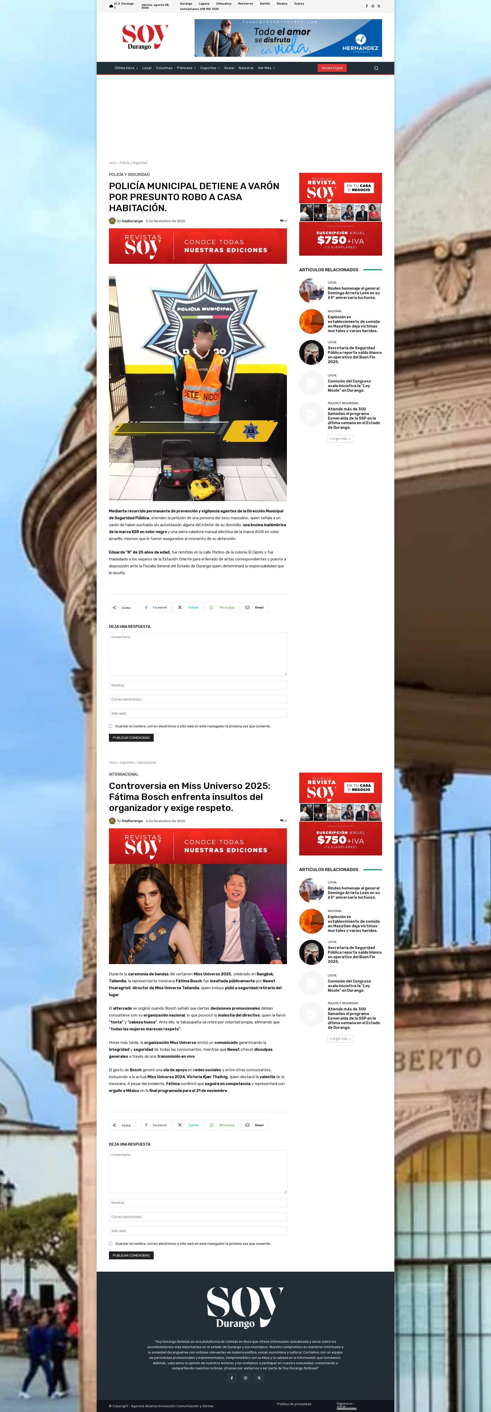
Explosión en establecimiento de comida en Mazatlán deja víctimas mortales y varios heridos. (354, 324)
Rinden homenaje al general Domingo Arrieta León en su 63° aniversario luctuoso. (354, 293)
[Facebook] (367, 6)
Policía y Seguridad (133, 163)
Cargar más (338, 438)
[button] (376, 68)
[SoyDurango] (113, 221)
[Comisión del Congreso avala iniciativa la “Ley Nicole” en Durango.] (311, 383)
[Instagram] (373, 6)
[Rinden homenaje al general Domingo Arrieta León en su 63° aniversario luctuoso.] (311, 290)
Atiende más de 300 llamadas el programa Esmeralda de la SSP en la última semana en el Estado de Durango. (354, 418)
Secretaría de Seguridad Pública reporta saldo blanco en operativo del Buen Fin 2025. (355, 355)
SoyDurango (132, 221)
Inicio (113, 163)
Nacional (335, 311)
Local (332, 282)
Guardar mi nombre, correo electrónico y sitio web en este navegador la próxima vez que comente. (193, 726)
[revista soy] (198, 246)
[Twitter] (379, 6)
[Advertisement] (245, 116)
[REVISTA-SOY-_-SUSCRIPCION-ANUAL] (340, 214)
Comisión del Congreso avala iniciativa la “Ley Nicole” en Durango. (349, 386)
